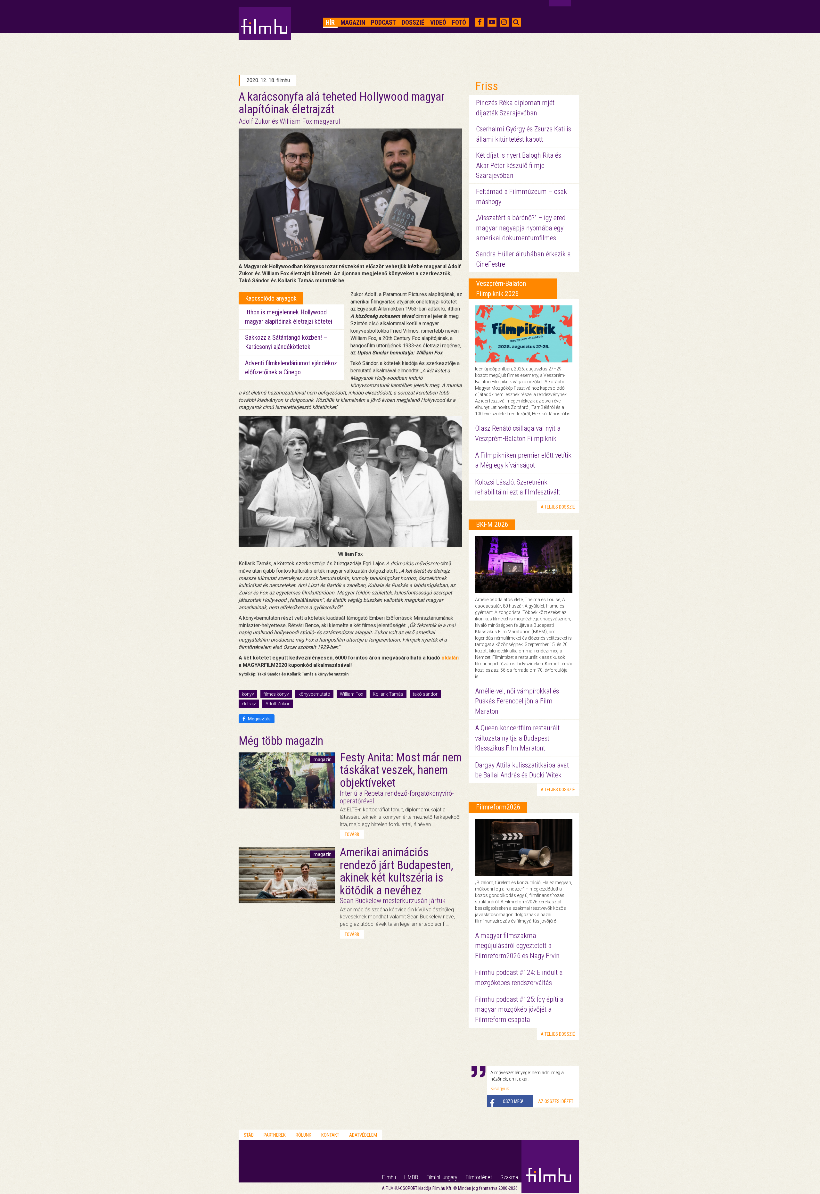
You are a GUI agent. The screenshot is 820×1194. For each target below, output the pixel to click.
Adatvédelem (363, 1135)
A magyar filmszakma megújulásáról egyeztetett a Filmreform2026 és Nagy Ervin (517, 946)
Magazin (352, 22)
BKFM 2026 (492, 524)
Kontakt (330, 1135)
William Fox (351, 694)
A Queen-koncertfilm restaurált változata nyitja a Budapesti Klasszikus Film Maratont (517, 738)
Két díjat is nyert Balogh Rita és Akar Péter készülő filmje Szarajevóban (518, 165)
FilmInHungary (441, 1177)
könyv (248, 694)
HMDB (411, 1177)
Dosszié (413, 22)
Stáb (249, 1135)
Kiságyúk (499, 1088)
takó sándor (425, 694)
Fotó (459, 22)
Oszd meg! (513, 1101)
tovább (352, 834)
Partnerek (275, 1135)
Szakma (509, 1177)
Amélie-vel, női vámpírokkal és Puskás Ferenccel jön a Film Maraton (517, 701)
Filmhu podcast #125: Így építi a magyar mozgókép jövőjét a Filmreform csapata (519, 1009)
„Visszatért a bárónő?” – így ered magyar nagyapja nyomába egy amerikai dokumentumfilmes (521, 228)
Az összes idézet (555, 1101)
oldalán (450, 658)
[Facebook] (479, 22)
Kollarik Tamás (388, 694)
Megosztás (259, 718)
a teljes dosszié (558, 507)
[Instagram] (504, 22)
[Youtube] (492, 22)
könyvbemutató (314, 694)
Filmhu (389, 1177)
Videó (438, 22)
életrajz (249, 703)
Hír (330, 22)
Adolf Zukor (278, 703)
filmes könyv (276, 694)
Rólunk (303, 1135)
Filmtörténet (479, 1177)
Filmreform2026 (498, 807)
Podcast (383, 22)
